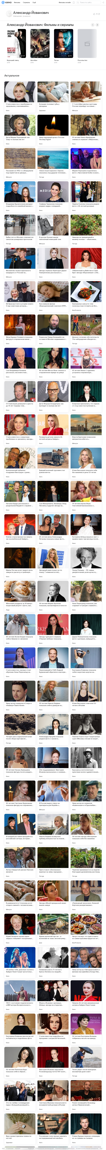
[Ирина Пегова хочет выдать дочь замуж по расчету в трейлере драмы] (19, 563)
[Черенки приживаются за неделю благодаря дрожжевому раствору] (86, 862)
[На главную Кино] (8, 2)
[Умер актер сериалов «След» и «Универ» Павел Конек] (19, 696)
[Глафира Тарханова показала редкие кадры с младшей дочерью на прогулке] (53, 197)
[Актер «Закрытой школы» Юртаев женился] (19, 862)
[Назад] (93, 25)
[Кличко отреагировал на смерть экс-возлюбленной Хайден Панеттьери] (19, 529)
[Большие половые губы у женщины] (53, 97)
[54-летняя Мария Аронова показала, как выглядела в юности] (53, 596)
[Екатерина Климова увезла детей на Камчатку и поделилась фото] (19, 1029)
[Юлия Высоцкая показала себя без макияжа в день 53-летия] (86, 463)
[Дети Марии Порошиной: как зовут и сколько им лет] (19, 130)
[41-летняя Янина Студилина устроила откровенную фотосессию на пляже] (86, 363)
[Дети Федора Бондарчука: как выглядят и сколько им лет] (53, 396)
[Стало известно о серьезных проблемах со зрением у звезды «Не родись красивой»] (19, 430)
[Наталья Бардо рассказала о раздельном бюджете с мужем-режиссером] (19, 496)
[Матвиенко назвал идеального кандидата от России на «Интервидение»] (19, 263)
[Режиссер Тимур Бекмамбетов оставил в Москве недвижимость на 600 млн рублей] (53, 330)
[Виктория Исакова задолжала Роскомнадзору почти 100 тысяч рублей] (53, 1062)
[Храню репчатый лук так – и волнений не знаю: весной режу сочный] (53, 929)
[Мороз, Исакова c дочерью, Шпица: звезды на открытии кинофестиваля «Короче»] (53, 996)
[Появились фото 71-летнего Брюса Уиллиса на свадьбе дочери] (53, 962)
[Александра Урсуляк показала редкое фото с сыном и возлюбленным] (53, 729)
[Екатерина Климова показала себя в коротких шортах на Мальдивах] (86, 663)
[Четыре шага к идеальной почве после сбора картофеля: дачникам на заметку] (19, 729)
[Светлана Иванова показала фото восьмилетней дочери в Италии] (53, 1095)
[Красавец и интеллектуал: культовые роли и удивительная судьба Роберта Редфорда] (86, 762)
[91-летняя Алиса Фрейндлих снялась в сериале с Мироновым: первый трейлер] (86, 130)
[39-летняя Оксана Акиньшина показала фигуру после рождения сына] (19, 762)
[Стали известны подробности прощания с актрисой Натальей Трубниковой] (53, 1029)
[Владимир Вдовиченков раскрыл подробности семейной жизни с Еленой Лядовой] (19, 197)
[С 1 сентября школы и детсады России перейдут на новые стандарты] (86, 97)
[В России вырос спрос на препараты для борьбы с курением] (53, 796)
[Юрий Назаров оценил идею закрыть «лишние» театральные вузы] (19, 929)
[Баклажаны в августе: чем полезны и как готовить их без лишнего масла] (86, 296)
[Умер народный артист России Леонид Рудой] (53, 130)
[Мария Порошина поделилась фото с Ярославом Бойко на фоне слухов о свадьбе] (86, 163)
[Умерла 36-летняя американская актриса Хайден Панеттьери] (86, 996)
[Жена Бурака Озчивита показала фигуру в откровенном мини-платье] (19, 330)
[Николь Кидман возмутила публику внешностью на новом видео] (53, 829)
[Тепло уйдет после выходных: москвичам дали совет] (86, 1062)
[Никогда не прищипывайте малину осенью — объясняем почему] (86, 230)
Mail (3, 1148)
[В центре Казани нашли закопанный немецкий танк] (53, 230)
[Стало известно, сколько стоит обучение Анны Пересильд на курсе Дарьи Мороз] (19, 663)
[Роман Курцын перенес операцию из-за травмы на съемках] (86, 1129)
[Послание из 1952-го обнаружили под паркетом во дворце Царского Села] (19, 163)
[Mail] (3, 2)
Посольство (82, 60)
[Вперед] (97, 25)
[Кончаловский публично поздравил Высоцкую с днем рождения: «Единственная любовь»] (19, 463)
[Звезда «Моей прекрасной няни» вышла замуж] (53, 896)
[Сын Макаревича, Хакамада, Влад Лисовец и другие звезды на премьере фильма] (53, 496)
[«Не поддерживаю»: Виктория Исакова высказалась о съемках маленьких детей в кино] (53, 762)
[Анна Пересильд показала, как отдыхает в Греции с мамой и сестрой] (86, 596)
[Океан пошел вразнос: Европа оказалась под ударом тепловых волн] (53, 163)
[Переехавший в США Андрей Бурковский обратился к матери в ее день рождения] (53, 663)
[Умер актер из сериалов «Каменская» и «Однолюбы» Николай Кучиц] (86, 796)
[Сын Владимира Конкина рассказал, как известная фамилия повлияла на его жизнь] (19, 363)
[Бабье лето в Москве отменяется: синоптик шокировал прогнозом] (19, 230)
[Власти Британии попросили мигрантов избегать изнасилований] (86, 430)
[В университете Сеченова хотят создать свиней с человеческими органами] (19, 896)
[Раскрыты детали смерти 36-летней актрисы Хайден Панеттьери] (53, 430)
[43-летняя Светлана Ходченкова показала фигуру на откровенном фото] (19, 796)
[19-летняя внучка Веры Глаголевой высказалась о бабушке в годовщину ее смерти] (86, 496)
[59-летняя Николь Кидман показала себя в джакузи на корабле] (53, 696)
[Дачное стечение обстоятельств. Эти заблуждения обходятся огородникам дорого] (86, 330)
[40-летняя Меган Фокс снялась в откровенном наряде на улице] (53, 363)
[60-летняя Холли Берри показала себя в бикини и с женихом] (19, 629)
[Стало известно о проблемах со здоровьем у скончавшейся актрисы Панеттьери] (19, 97)
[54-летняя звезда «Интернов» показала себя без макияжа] (86, 829)
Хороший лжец (13, 60)
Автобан (33, 60)
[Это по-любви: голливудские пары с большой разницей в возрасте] (19, 1095)
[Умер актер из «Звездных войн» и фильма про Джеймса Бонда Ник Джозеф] (86, 962)
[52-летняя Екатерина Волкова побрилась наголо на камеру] (86, 1029)
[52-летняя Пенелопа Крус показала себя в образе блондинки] (19, 1062)
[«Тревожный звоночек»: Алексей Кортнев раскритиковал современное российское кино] (86, 896)
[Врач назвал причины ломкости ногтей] (19, 1129)
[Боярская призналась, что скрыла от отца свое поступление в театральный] (86, 396)
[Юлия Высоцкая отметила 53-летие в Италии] (86, 696)
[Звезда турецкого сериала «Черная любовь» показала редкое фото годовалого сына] (53, 629)
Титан (56, 60)
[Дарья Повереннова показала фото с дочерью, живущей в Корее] (86, 629)
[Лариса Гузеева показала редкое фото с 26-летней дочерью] (86, 197)
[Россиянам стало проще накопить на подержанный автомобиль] (53, 1129)
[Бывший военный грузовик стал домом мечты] (53, 463)
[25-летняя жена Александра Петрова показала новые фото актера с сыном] (53, 529)
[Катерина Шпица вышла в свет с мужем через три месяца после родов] (86, 529)
